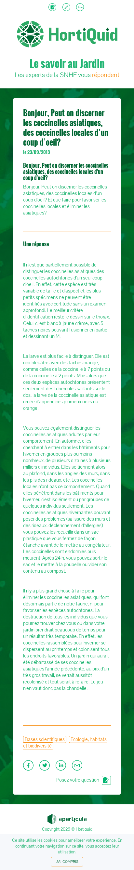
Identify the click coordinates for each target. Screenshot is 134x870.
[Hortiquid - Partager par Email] (78, 767)
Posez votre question (77, 780)
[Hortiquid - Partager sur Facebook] (29, 767)
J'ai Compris (67, 861)
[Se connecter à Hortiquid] (81, 8)
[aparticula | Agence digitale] (67, 817)
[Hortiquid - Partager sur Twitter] (45, 767)
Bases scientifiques (45, 739)
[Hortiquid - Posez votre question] (53, 8)
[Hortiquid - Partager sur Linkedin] (62, 767)
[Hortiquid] (67, 13)
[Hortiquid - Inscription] (67, 8)
